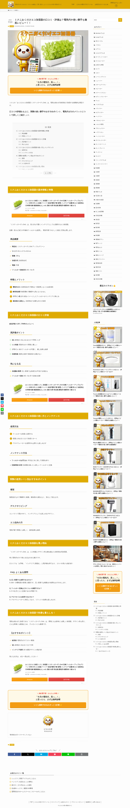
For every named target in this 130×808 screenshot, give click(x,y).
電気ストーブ (100, 255)
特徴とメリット (26, 136)
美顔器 (98, 219)
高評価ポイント (26, 142)
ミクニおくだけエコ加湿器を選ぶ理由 (31, 166)
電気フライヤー (100, 259)
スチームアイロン (101, 84)
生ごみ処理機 (100, 211)
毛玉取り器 (99, 195)
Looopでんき (99, 37)
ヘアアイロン (100, 132)
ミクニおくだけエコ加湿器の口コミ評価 (32, 139)
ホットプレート (100, 148)
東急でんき (99, 191)
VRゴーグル (99, 41)
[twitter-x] (116, 5)
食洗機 (98, 275)
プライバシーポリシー (77, 802)
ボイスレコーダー (101, 140)
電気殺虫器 (99, 263)
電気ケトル (99, 251)
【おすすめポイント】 (104, 651)
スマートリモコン (101, 92)
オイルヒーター (100, 61)
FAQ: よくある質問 (27, 169)
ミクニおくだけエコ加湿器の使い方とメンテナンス (36, 147)
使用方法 (24, 150)
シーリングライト (101, 77)
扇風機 (98, 184)
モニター (98, 156)
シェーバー (99, 81)
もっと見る (48, 173)
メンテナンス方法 (27, 152)
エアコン (98, 49)
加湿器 (11, 26)
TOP (31, 802)
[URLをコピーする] (81, 754)
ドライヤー (99, 108)
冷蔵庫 (98, 176)
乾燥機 (98, 168)
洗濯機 (98, 203)
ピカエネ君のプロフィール (42, 802)
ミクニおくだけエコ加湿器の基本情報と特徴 (34, 131)
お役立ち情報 (100, 65)
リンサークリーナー (102, 164)
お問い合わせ (96, 802)
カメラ (98, 69)
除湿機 (98, 235)
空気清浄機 (99, 215)
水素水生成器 (100, 199)
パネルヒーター (100, 120)
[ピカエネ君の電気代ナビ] (11, 4)
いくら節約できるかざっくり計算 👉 (48, 90)
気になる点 (25, 144)
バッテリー (99, 116)
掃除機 (98, 188)
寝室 (23, 158)
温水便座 (98, 207)
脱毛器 (98, 223)
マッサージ (99, 152)
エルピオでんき (100, 53)
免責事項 (88, 802)
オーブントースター (102, 57)
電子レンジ (99, 243)
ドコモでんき (100, 104)
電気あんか (99, 247)
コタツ (98, 73)
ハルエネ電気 (100, 124)
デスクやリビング (27, 161)
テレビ (98, 100)
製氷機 (98, 227)
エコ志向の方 (26, 163)
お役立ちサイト (65, 802)
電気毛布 (98, 267)
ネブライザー (100, 112)
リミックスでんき (101, 160)
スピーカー (99, 88)
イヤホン (98, 45)
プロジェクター (100, 128)
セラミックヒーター (102, 96)
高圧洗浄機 (99, 279)
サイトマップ (55, 802)
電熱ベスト (99, 271)
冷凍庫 (98, 172)
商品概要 (24, 133)
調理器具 (98, 231)
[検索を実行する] (120, 20)
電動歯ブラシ (100, 239)
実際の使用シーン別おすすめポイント (31, 156)
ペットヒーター (100, 136)
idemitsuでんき (100, 33)
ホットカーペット (101, 144)
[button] (14, 754)
